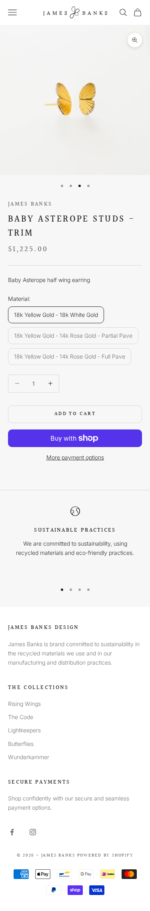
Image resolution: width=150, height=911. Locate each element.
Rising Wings (24, 703)
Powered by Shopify (105, 855)
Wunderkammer (28, 757)
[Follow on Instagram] (33, 832)
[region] (75, 541)
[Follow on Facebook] (12, 832)
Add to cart (75, 414)
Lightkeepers (24, 730)
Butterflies (21, 743)
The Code (20, 716)
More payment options (75, 457)
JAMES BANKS (30, 204)
